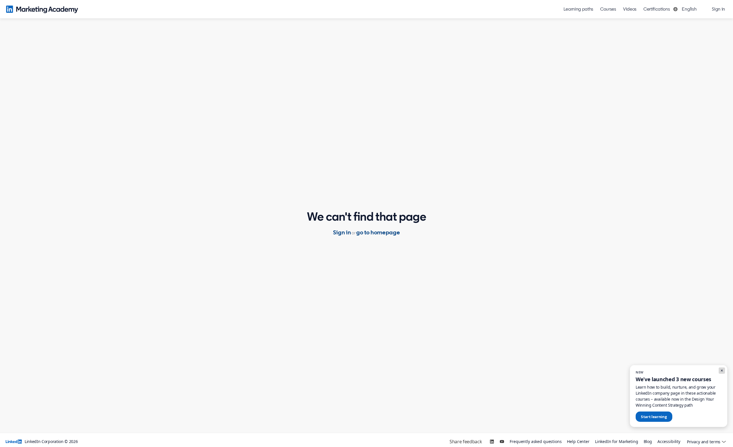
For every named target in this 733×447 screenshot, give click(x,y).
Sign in (342, 232)
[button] (686, 9)
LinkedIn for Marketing (616, 441)
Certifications (656, 9)
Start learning (654, 416)
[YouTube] (502, 441)
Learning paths (578, 9)
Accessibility (668, 441)
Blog (648, 441)
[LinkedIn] (492, 441)
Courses (608, 9)
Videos (630, 9)
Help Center (578, 441)
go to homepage (378, 232)
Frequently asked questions (535, 441)
